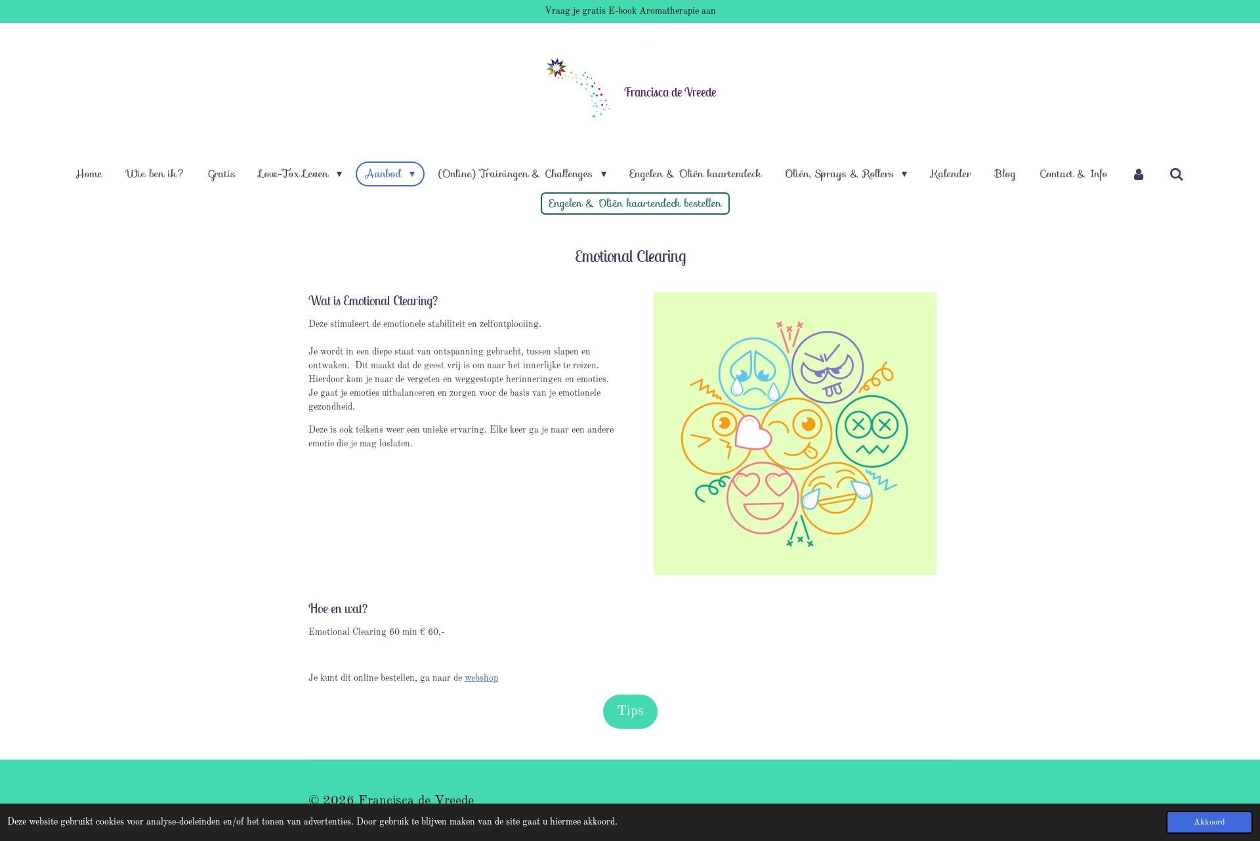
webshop (481, 678)
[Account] (1138, 174)
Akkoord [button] (1209, 822)
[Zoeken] (1176, 174)
